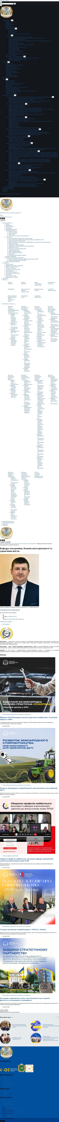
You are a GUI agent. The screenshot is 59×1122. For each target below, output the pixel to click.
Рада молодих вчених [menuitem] (11, 92)
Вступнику (5, 1093)
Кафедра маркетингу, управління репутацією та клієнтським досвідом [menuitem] (26, 183)
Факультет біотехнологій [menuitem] (12, 163)
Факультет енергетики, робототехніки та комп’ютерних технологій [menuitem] (22, 129)
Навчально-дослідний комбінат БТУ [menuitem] (17, 47)
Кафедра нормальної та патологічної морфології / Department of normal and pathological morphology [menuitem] (33, 152)
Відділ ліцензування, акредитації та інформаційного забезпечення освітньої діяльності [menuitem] (30, 40)
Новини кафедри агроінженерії (10, 855)
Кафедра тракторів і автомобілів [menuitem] (16, 106)
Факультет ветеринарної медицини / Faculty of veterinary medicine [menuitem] (22, 151)
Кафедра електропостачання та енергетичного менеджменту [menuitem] (23, 130)
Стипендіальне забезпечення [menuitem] (13, 72)
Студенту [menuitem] (5, 62)
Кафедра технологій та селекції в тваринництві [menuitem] (20, 166)
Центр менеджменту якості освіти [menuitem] (17, 39)
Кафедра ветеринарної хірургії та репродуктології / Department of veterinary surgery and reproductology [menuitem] (33, 154)
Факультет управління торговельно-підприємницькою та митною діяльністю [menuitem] (24, 179)
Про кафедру (6, 624)
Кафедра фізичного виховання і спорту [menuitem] (18, 113)
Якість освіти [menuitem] (12, 32)
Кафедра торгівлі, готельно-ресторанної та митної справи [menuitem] (23, 181)
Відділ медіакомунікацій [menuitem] (15, 49)
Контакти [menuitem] (5, 191)
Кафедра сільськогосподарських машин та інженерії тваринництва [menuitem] (25, 108)
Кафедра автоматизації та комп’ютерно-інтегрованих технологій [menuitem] (24, 134)
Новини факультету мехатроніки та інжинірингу (19, 714)
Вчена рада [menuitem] (8, 25)
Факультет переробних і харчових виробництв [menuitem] (17, 170)
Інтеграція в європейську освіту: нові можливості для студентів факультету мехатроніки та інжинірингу (25, 999)
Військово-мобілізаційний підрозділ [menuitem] (17, 53)
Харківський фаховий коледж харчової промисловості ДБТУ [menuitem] (23, 58)
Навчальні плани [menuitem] (13, 31)
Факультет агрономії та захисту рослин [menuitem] (15, 117)
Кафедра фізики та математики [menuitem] (16, 115)
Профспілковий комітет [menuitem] (11, 27)
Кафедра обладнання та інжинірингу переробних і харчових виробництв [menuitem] (27, 114)
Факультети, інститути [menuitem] (8, 95)
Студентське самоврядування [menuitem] (13, 68)
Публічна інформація (8, 1084)
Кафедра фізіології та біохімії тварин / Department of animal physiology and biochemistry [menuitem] (30, 161)
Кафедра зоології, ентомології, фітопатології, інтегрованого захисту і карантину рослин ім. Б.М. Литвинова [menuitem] (42, 327)
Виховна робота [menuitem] (10, 70)
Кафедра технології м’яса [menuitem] (15, 175)
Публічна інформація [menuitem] (11, 55)
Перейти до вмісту (4, 0)
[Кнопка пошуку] (15, 4)
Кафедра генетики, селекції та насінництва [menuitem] (19, 120)
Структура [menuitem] (8, 35)
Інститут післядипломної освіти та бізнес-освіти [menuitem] (20, 37)
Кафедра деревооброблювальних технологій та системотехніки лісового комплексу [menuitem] (29, 101)
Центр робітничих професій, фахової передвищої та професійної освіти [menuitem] (26, 38)
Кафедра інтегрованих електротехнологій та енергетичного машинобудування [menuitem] (28, 132)
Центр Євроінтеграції (8, 1103)
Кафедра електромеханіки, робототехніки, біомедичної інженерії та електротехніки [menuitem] (29, 133)
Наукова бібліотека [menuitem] (10, 80)
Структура (5, 1085)
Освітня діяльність (7, 1081)
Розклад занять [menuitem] (9, 63)
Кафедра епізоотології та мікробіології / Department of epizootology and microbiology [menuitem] (29, 160)
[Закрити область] (1, 5)
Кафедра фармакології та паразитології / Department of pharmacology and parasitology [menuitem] (29, 159)
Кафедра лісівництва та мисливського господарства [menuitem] (21, 99)
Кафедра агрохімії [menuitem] (13, 125)
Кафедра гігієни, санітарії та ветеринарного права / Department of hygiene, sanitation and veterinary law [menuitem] (33, 155)
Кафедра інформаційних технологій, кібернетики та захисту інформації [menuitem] (26, 149)
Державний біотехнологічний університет (10, 193)
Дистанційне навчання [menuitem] (11, 71)
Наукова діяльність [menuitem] (10, 82)
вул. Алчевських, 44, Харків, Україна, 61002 (18, 1108)
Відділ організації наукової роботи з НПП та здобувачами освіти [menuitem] (21, 91)
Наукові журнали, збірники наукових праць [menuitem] (16, 87)
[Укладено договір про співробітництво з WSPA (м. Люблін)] (27, 924)
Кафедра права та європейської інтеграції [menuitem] (19, 145)
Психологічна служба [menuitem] (11, 75)
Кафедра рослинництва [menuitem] (14, 123)
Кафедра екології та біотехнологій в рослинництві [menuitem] (21, 168)
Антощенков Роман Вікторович (10, 610)
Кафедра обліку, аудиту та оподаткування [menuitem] (19, 137)
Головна (2, 543)
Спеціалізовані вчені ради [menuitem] (12, 84)
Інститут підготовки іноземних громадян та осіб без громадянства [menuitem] (22, 186)
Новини (5, 714)
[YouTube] (4, 196)
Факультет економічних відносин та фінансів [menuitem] (17, 136)
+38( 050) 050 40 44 (18, 1113)
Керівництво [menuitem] (9, 23)
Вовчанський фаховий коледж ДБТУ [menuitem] (18, 59)
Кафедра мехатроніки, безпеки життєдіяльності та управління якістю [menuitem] (26, 111)
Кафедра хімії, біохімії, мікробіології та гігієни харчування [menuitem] (23, 178)
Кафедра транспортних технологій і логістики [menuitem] (20, 141)
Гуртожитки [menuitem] (9, 74)
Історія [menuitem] (7, 21)
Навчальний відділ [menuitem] (13, 42)
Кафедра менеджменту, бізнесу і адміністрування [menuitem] (21, 144)
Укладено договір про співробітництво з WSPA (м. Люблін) (23, 929)
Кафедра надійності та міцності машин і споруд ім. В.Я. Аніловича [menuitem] (25, 110)
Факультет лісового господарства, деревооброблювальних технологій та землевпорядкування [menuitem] (29, 97)
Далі (6, 1009)
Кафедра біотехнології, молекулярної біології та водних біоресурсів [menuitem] (25, 164)
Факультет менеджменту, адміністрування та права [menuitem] (18, 143)
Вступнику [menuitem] (5, 77)
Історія (4, 1077)
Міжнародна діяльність (8, 1104)
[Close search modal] (1, 2)
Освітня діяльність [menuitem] (10, 28)
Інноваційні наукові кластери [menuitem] (13, 89)
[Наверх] (0, 198)
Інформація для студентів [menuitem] (12, 76)
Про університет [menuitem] (7, 20)
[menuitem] (12, 20)
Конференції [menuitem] (9, 86)
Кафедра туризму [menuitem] (13, 182)
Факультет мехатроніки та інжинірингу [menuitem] (15, 103)
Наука (4, 1100)
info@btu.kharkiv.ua (11, 1116)
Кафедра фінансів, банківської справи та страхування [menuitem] (22, 185)
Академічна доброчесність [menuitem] (12, 93)
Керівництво (6, 1079)
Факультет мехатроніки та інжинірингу (26, 543)
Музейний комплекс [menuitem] (14, 46)
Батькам (5, 1094)
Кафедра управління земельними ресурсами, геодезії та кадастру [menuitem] (24, 102)
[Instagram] (2, 196)
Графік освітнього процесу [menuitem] (12, 66)
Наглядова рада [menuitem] (9, 24)
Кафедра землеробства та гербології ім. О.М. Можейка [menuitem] (22, 118)
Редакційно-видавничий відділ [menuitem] (16, 43)
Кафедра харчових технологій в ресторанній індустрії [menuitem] (22, 176)
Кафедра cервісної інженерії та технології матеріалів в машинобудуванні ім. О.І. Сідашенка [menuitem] (31, 109)
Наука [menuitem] (4, 79)
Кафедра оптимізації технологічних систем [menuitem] (19, 105)
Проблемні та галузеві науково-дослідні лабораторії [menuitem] (21, 44)
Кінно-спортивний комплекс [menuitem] (16, 51)
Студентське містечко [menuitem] (14, 48)
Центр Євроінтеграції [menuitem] (8, 188)
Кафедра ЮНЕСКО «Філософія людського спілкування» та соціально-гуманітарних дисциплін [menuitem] (32, 148)
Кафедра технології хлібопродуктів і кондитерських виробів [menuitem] (23, 171)
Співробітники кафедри (6, 621)
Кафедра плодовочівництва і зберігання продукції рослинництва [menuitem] (25, 127)
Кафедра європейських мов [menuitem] (15, 147)
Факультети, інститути (10, 543)
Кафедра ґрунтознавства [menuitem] (15, 126)
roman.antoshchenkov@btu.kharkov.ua (15, 619)
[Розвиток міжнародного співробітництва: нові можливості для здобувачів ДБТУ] (27, 782)
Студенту (5, 1091)
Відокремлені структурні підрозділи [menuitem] (14, 56)
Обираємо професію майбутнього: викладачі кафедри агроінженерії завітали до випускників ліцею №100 (26, 860)
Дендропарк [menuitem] (12, 52)
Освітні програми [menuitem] (13, 30)
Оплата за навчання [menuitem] (10, 67)
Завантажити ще (4, 1010)
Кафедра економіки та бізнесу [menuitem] (16, 140)
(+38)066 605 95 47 (12, 616)
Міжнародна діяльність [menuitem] (8, 187)
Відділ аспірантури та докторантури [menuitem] (15, 83)
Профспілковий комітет (8, 1083)
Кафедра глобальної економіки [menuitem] (16, 138)
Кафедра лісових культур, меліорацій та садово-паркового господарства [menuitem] (26, 98)
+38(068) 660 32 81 (18, 1110)
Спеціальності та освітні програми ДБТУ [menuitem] (19, 33)
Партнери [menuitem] (5, 190)
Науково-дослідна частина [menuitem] (12, 88)
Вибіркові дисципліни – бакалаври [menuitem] (14, 64)
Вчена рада (5, 1080)
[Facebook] (1, 196)
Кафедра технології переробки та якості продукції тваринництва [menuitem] (24, 167)
